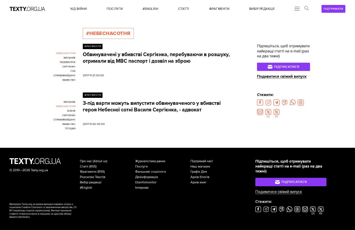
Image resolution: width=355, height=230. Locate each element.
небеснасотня (65, 53)
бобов (71, 110)
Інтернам (142, 188)
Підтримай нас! (201, 161)
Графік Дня (198, 172)
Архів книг (198, 182)
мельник (69, 57)
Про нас (86, 161)
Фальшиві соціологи (150, 172)
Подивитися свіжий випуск (282, 76)
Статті (84, 166)
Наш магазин (200, 166)
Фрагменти (92, 46)
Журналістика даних (150, 161)
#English (86, 188)
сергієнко (68, 66)
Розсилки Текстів (92, 177)
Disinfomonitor (145, 182)
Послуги (141, 166)
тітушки (70, 128)
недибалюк (67, 62)
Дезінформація (146, 177)
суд (72, 71)
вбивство (68, 80)
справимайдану (64, 75)
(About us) (100, 161)
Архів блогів (199, 177)
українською (42, 210)
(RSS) (93, 166)
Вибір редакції (90, 182)
